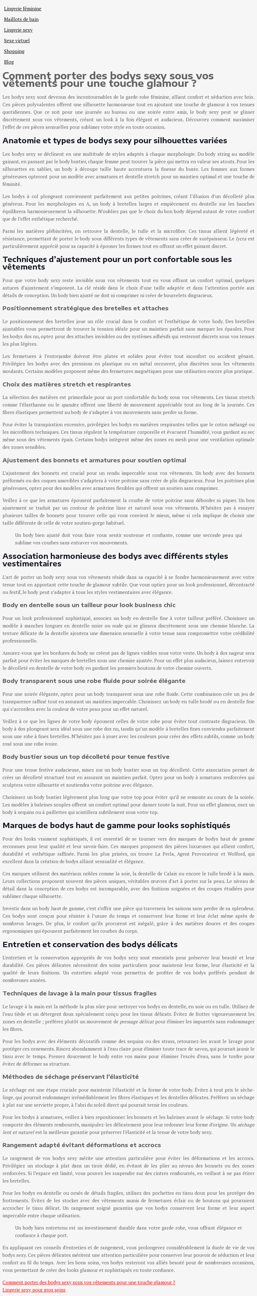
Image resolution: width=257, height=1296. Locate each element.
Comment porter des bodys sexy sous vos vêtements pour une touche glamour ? (89, 1282)
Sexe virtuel (17, 40)
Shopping (14, 51)
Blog (9, 62)
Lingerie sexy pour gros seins (34, 1290)
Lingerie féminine (22, 8)
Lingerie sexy (18, 30)
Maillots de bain (21, 19)
